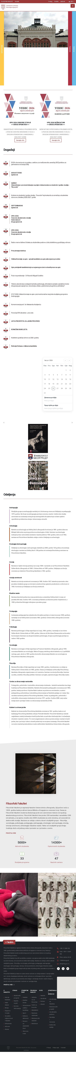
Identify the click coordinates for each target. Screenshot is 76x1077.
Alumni (7, 1050)
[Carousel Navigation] (38, 422)
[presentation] (74, 925)
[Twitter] (63, 989)
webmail (62, 1)
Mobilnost (35, 1044)
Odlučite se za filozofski (34, 1021)
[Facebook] (58, 989)
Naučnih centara (56, 883)
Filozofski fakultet (7, 1)
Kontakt (17, 1)
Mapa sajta (56, 1068)
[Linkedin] (67, 989)
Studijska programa (22, 883)
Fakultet (25, 1018)
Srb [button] (72, 1)
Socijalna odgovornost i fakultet (9, 1039)
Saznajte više (36, 55)
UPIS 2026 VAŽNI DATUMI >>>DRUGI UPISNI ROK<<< (56, 123)
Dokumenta (8, 1044)
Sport (24, 1034)
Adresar (7, 1047)
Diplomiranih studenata (56, 867)
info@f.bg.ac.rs (64, 985)
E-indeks (56, 1)
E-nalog (50, 1)
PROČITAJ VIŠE (11, 854)
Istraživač (43, 1019)
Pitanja (49, 1068)
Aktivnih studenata (22, 867)
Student (42, 1016)
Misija (7, 1029)
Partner (42, 1022)
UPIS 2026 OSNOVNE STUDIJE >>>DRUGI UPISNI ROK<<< (20, 123)
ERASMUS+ (35, 1031)
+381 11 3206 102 (65, 969)
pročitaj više (8, 1005)
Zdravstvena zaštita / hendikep (26, 1029)
